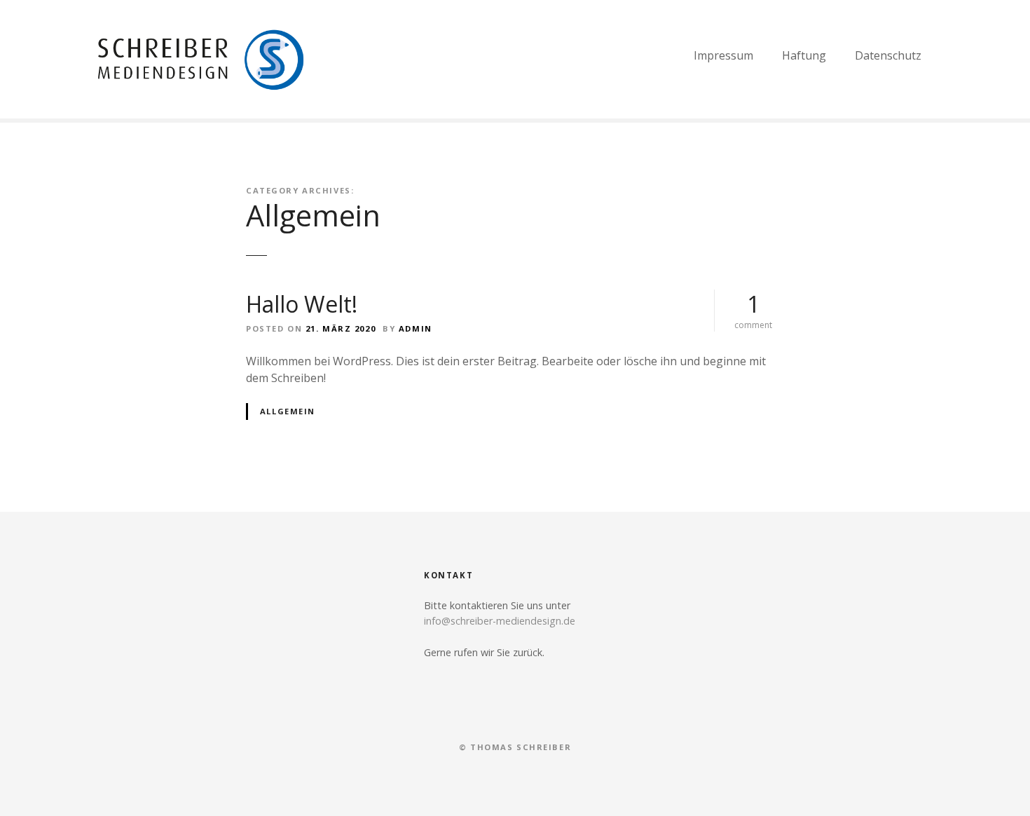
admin (415, 328)
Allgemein (287, 411)
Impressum (723, 55)
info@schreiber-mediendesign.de (499, 620)
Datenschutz (888, 55)
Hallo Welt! (301, 304)
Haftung (804, 55)
